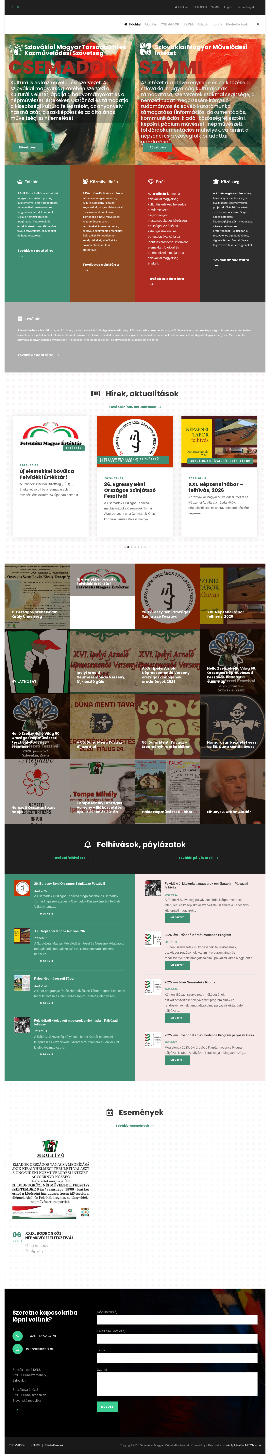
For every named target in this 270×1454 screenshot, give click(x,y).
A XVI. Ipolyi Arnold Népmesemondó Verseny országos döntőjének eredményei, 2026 (166, 675)
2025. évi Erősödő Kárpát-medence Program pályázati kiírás (209, 1035)
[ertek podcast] (18, 7)
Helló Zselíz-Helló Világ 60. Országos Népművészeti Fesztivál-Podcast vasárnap (231, 675)
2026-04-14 (40, 985)
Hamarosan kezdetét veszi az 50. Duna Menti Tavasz (232, 744)
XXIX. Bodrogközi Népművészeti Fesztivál (49, 1236)
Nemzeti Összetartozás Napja (33, 809)
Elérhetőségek (246, 7)
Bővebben (27, 147)
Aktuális (150, 24)
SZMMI (215, 7)
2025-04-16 (171, 989)
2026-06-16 (198, 478)
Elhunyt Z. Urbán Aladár (229, 811)
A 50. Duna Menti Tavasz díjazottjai (99, 744)
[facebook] (12, 7)
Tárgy (101, 1350)
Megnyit (47, 913)
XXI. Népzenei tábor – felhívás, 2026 (215, 487)
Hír (136, 461)
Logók (228, 7)
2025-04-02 (171, 1042)
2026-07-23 (29, 465)
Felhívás (125, 461)
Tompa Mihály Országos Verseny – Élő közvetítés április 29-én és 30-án (99, 807)
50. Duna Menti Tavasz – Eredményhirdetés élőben (166, 744)
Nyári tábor (239, 461)
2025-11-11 (171, 942)
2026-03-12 (40, 1031)
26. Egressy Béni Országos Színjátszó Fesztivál (130, 490)
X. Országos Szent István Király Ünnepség (34, 614)
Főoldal (182, 7)
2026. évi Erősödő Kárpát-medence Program (198, 935)
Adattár (203, 24)
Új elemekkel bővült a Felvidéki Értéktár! (47, 474)
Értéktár (74, 448)
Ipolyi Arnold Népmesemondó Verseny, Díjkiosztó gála (101, 677)
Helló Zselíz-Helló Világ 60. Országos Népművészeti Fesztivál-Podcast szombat (35, 740)
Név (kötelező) (107, 1312)
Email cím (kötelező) (111, 1331)
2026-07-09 (113, 478)
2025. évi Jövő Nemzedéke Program (191, 982)
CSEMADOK (199, 7)
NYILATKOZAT (24, 681)
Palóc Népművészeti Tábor (167, 811)
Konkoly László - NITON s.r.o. (242, 1445)
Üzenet (102, 1369)
